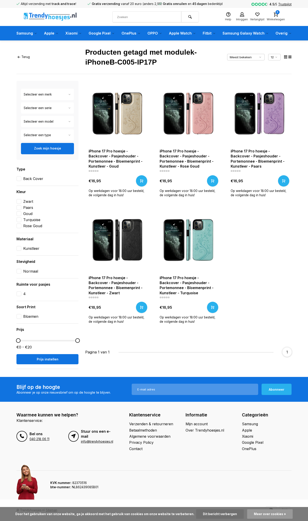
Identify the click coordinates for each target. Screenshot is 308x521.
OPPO (152, 33)
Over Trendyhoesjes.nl (205, 430)
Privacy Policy (141, 442)
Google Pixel (99, 33)
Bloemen (30, 316)
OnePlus (129, 33)
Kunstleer (31, 248)
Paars (28, 207)
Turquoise (31, 219)
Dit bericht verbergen (220, 514)
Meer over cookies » (270, 514)
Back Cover (33, 178)
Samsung (24, 33)
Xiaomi (71, 33)
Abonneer (276, 389)
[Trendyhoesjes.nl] (50, 17)
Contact (136, 448)
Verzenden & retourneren (151, 424)
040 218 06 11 (39, 439)
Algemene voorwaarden (149, 436)
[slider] (18, 340)
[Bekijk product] (141, 181)
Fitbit (207, 33)
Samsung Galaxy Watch (243, 33)
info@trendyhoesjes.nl (97, 441)
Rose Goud (32, 226)
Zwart (28, 201)
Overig (281, 33)
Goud (27, 213)
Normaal (30, 271)
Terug (25, 57)
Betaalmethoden (143, 430)
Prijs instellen (47, 359)
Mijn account (197, 424)
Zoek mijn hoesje (47, 148)
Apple (49, 33)
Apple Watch (180, 33)
